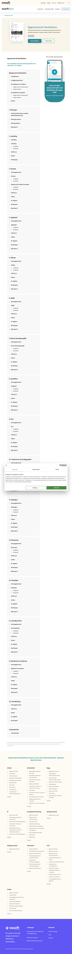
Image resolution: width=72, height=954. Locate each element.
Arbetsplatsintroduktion (15, 780)
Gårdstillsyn (32, 837)
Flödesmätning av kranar (55, 874)
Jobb (49, 934)
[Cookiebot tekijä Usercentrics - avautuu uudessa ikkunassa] (60, 465)
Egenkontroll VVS (53, 849)
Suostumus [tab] (15, 469)
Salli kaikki (56, 487)
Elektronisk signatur (32, 937)
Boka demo (48, 41)
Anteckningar (12, 789)
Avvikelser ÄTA (12, 782)
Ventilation (31, 35)
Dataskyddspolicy (29, 948)
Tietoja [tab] (57, 469)
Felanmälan (32, 834)
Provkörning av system (54, 876)
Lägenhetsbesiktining (34, 823)
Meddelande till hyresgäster (36, 826)
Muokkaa (35, 487)
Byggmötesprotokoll (54, 771)
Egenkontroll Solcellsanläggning (17, 821)
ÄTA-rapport (12, 787)
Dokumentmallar (49, 9)
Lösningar (43, 3)
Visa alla (9, 796)
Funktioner (40, 9)
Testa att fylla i (34, 41)
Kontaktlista (12, 773)
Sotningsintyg (12, 908)
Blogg (48, 3)
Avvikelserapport (13, 776)
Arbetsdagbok (52, 784)
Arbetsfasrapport (53, 788)
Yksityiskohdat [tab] (36, 469)
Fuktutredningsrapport (15, 901)
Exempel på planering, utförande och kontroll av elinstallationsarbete (15, 830)
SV (69, 2)
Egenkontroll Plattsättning (55, 782)
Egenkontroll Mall (13, 771)
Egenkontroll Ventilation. (35, 853)
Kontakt (57, 9)
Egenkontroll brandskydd (15, 778)
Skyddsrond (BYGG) (34, 784)
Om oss (54, 3)
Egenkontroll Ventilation (35, 868)
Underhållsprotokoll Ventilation (37, 851)
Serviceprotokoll (33, 821)
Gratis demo (65, 9)
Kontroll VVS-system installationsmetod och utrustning (54, 870)
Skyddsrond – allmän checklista (37, 803)
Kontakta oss (60, 3)
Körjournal (11, 785)
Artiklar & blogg (52, 931)
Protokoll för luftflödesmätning (56, 862)
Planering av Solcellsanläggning (17, 834)
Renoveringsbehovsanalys (35, 832)
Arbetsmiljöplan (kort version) (36, 796)
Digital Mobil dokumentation (34, 940)
